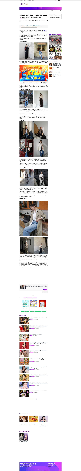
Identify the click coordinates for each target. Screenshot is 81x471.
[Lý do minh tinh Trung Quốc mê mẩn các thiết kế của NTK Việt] (23, 436)
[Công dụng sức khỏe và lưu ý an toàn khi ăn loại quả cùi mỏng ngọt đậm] (24, 393)
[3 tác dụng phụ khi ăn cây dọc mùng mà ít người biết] (52, 49)
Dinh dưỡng (31, 392)
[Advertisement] (44, 4)
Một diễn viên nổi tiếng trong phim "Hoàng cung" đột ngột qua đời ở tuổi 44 (38, 318)
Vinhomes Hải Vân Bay (56, 17)
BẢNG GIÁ (49, 466)
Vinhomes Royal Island (52, 14)
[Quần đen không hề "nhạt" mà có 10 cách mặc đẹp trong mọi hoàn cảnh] (23, 287)
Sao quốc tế (31, 319)
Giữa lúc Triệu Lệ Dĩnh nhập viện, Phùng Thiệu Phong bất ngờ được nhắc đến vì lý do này (38, 351)
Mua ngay (25, 311)
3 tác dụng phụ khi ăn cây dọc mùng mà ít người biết (52, 53)
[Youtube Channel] (58, 0)
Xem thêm (45, 289)
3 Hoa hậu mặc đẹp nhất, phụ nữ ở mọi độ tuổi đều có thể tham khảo (31, 25)
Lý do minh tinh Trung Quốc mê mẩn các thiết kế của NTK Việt (23, 441)
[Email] (61, 0)
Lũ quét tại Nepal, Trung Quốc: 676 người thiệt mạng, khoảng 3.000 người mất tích (55, 46)
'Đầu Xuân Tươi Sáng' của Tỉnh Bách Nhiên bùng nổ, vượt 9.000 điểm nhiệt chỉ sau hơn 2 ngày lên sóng (23, 424)
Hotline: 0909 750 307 (31, 0)
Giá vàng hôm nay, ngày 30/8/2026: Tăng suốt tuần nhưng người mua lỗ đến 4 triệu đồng (33, 424)
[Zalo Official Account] (57, 0)
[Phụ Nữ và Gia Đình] (24, 4)
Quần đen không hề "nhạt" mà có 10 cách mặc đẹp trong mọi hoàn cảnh (36, 285)
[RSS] (59, 0)
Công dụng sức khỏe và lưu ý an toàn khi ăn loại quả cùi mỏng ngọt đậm (38, 390)
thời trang (45, 30)
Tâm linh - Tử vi (31, 328)
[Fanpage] (55, 0)
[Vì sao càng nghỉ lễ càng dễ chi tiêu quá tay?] (24, 337)
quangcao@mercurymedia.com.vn (54, 465)
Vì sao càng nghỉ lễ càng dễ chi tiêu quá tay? (35, 334)
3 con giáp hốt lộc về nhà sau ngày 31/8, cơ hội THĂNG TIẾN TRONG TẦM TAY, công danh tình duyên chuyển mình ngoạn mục (38, 375)
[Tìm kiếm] (60, 10)
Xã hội (30, 335)
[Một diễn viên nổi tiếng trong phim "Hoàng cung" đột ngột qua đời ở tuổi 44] (24, 320)
